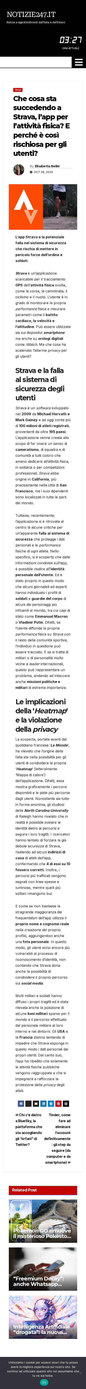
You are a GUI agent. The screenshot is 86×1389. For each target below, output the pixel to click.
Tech (18, 90)
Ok (44, 1382)
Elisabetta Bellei (47, 166)
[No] (80, 1373)
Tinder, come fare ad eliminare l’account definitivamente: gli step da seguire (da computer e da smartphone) (57, 1139)
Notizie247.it (31, 14)
